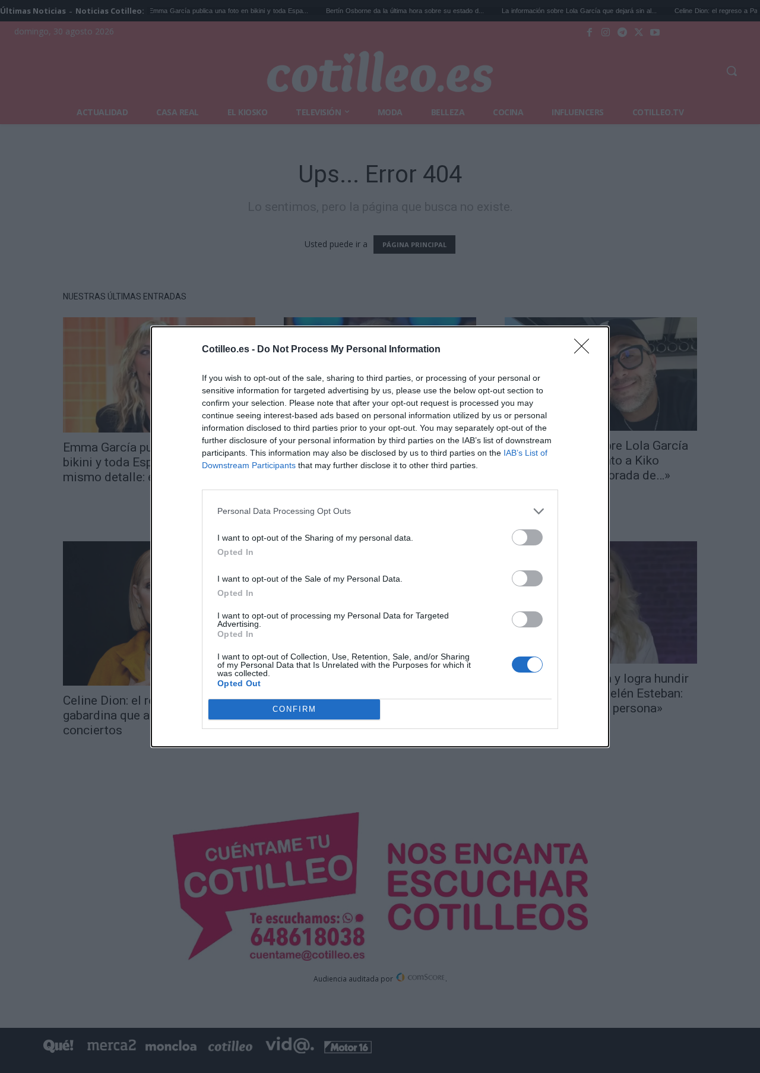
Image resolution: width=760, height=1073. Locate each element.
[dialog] (380, 537)
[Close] (585, 350)
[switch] (527, 537)
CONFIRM (294, 709)
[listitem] (380, 511)
